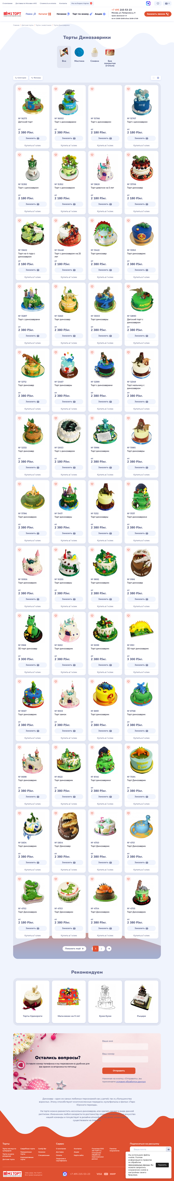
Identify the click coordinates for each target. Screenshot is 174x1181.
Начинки (41, 1152)
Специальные (44, 1155)
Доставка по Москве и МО (26, 3)
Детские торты (27, 25)
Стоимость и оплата (48, 3)
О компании (7, 3)
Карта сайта (78, 1155)
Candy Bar (42, 1149)
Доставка (60, 1152)
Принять (162, 1165)
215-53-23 (122, 9)
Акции (76, 1152)
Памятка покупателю (114, 1150)
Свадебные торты (27, 1149)
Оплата (59, 1155)
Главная (16, 25)
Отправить (119, 1070)
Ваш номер (108, 1054)
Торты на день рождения (8, 1155)
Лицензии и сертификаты (61, 1160)
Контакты (63, 3)
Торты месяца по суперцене (9, 1150)
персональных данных (139, 1165)
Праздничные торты (26, 1153)
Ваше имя (107, 1041)
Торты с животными (43, 25)
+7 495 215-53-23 (80, 1174)
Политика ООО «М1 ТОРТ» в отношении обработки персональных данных (98, 1154)
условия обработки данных (131, 1081)
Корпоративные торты (27, 1158)
